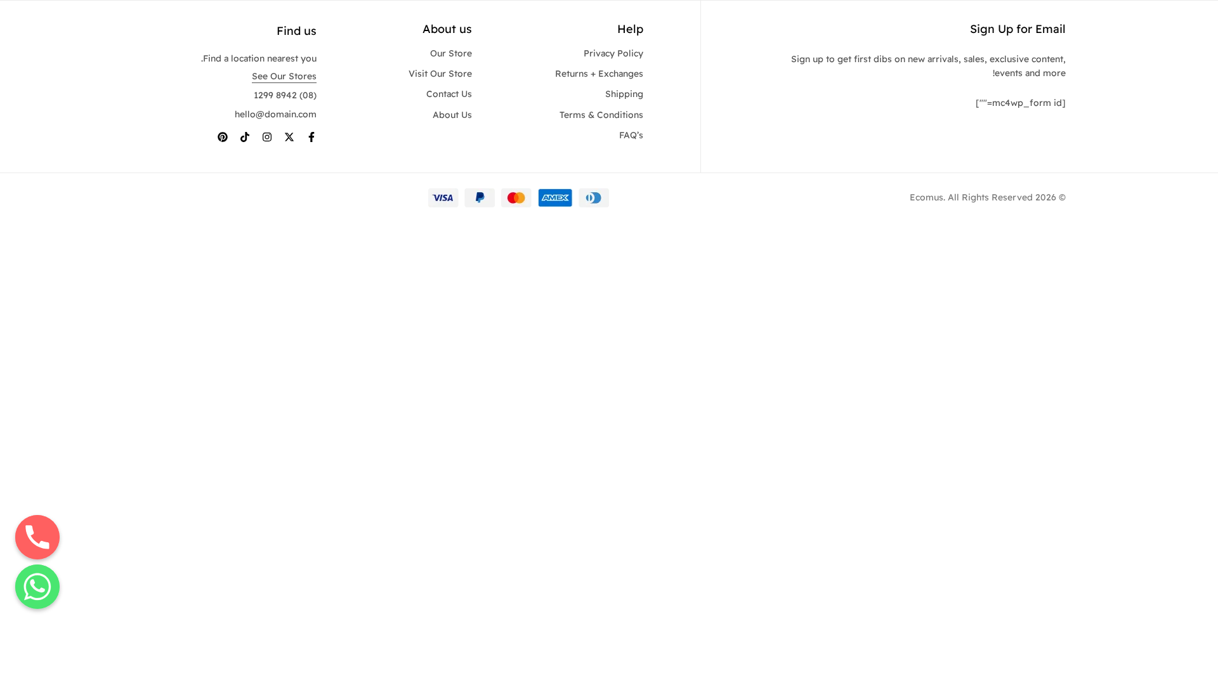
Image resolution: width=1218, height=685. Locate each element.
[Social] (311, 137)
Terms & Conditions (601, 115)
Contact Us (449, 94)
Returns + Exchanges (599, 73)
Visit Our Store (440, 73)
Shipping (624, 94)
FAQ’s (631, 135)
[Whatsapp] (37, 586)
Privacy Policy (613, 53)
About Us (452, 115)
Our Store (451, 53)
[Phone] (37, 537)
